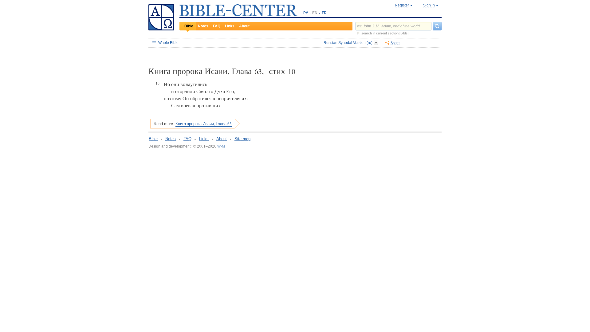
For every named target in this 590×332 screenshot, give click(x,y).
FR (324, 13)
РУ (305, 13)
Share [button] (395, 43)
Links (229, 26)
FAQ (216, 26)
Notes (203, 26)
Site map (242, 138)
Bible (188, 26)
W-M (221, 146)
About (244, 26)
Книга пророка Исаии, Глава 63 (203, 123)
